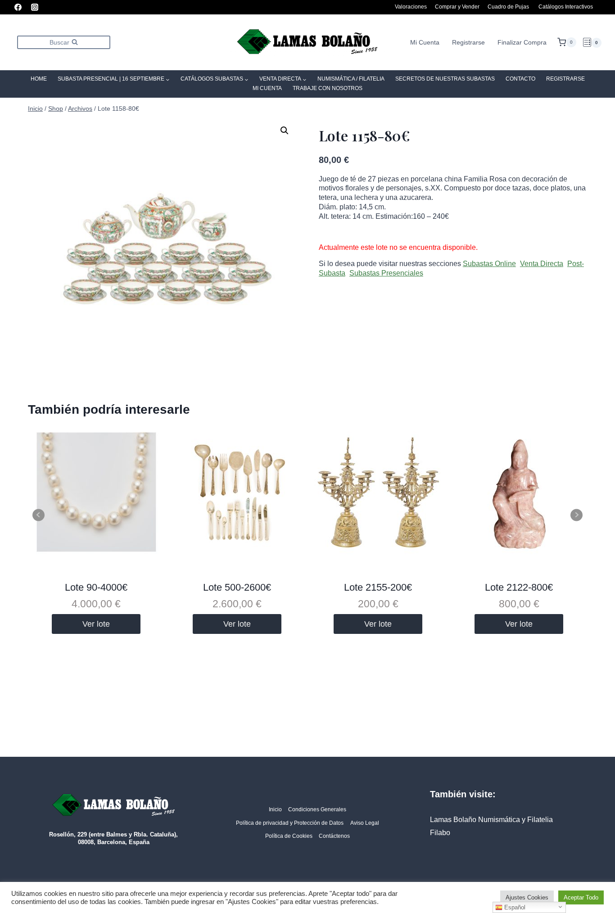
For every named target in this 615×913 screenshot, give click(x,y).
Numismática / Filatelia (350, 79)
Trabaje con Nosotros (327, 88)
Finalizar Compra (522, 42)
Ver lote (96, 623)
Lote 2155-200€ (378, 587)
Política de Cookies (288, 836)
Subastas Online (489, 263)
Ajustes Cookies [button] (527, 897)
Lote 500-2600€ (237, 587)
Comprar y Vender (457, 7)
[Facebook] (18, 7)
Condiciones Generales (317, 809)
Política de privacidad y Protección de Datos (290, 823)
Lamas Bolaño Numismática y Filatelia (491, 819)
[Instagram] (34, 7)
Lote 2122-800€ (519, 587)
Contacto (520, 79)
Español (513, 907)
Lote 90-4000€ (96, 587)
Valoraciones (411, 7)
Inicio (275, 809)
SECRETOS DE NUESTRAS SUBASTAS (445, 79)
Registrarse (468, 42)
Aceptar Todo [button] (581, 897)
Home (39, 79)
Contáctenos (334, 836)
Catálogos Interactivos (565, 7)
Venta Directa (541, 263)
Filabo (440, 832)
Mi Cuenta (424, 42)
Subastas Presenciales (386, 273)
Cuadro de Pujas (508, 7)
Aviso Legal (364, 823)
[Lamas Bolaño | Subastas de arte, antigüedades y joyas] (307, 42)
